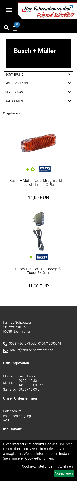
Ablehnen (65, 466)
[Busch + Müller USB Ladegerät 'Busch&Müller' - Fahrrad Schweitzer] (38, 231)
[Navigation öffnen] (9, 10)
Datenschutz (12, 411)
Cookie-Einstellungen (38, 466)
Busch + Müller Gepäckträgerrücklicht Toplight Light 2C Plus (39, 182)
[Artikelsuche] (6, 28)
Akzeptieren (64, 473)
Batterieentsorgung (17, 416)
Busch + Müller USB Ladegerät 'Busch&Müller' (38, 271)
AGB (6, 421)
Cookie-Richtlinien (39, 458)
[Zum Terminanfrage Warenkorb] (15, 29)
